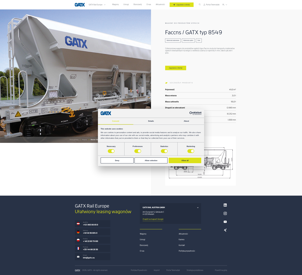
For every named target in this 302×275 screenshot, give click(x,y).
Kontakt (182, 245)
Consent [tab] (115, 121)
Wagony (115, 4)
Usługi (126, 4)
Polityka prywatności (187, 251)
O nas (149, 4)
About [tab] (186, 121)
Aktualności (160, 4)
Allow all (185, 160)
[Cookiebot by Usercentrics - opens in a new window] (191, 113)
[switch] (137, 151)
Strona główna (74, 139)
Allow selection (151, 160)
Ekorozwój (138, 4)
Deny (117, 160)
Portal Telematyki (213, 5)
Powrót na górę (221, 270)
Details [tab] (151, 121)
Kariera (181, 239)
